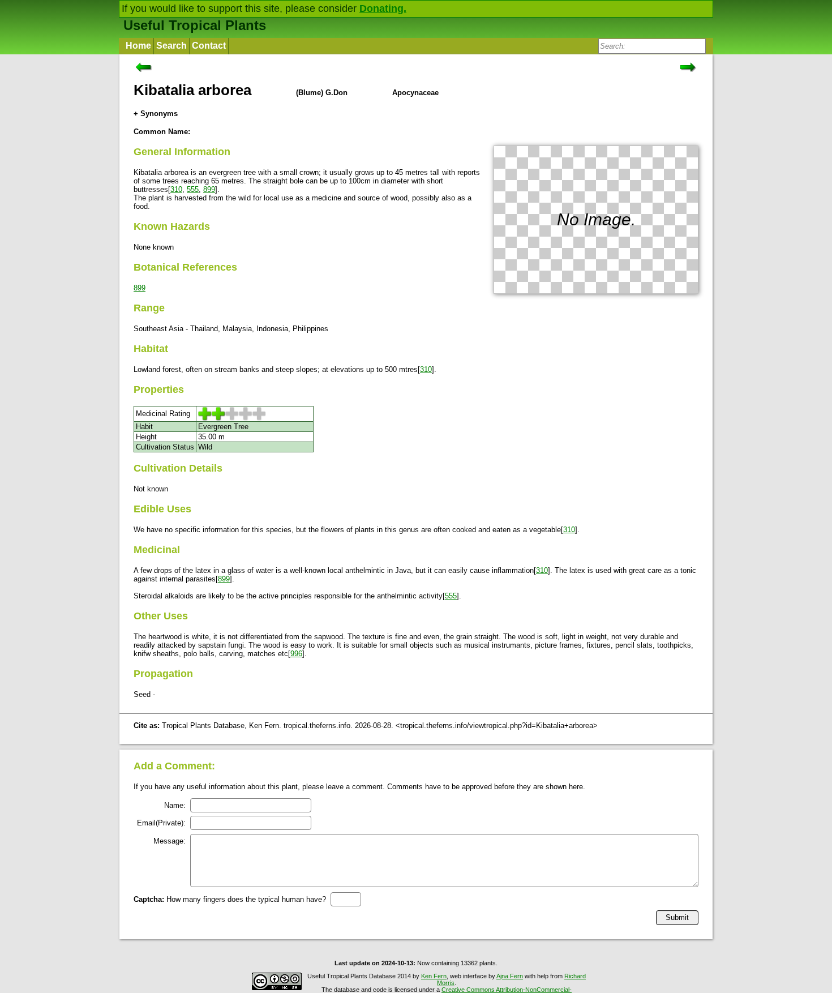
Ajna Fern (509, 976)
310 (176, 189)
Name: (175, 805)
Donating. (382, 8)
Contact (209, 45)
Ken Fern (434, 976)
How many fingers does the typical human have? (230, 899)
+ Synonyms (156, 113)
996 (296, 653)
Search (171, 45)
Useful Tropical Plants (194, 25)
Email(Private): (161, 823)
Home (138, 45)
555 (193, 189)
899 (209, 189)
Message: (169, 841)
